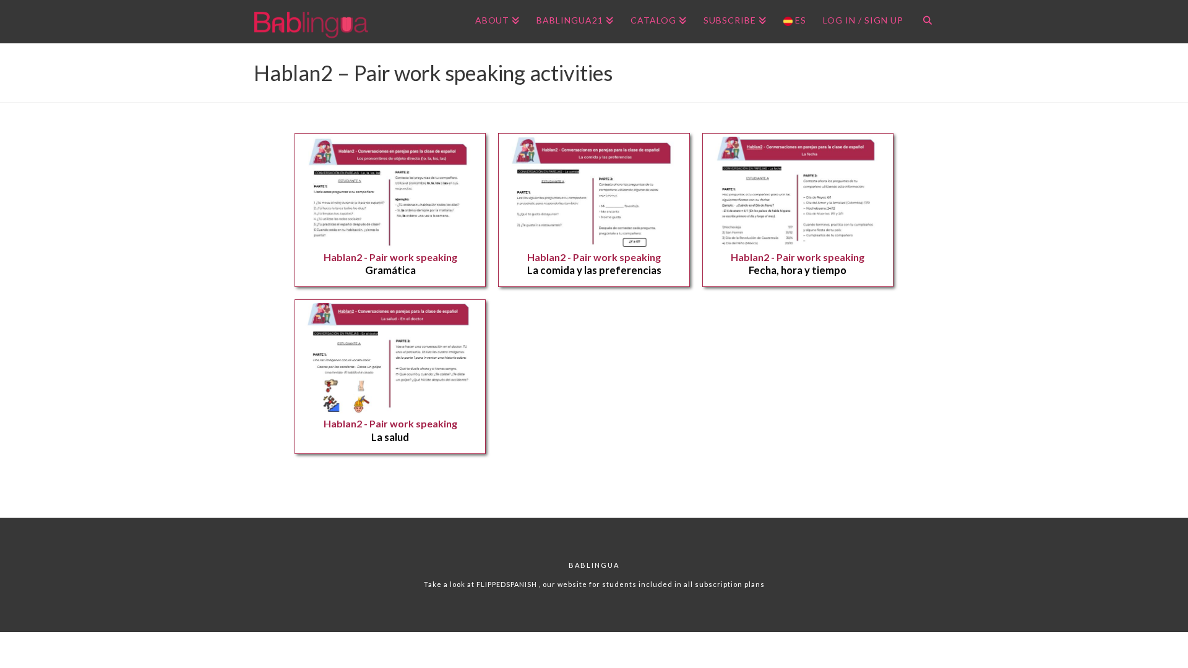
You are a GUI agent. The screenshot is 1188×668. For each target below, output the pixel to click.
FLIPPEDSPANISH (507, 584)
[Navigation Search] (922, 21)
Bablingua (594, 565)
